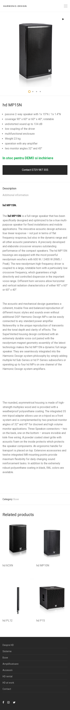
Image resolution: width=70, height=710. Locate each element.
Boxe (16, 499)
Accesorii (7, 670)
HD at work (8, 682)
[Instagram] (8, 702)
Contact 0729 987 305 (35, 169)
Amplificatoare (11, 664)
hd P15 (40, 620)
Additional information (16, 195)
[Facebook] (3, 702)
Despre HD (8, 645)
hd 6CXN (8, 565)
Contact (7, 689)
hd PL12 (8, 620)
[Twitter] (14, 702)
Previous (3, 49)
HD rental (7, 676)
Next (66, 49)
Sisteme (7, 651)
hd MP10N (42, 565)
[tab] (35, 188)
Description (9, 188)
